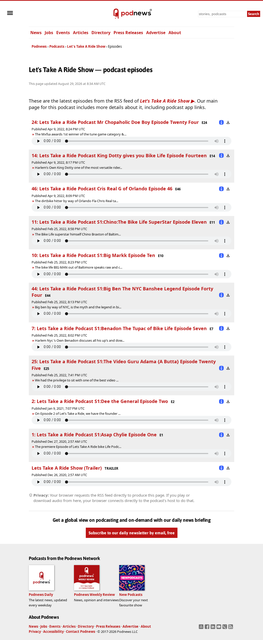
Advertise (155, 32)
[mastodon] (202, 628)
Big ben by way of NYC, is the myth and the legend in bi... (78, 307)
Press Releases (128, 32)
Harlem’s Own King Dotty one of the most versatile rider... (78, 167)
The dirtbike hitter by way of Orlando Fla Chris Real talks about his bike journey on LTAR (98, 201)
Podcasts (56, 46)
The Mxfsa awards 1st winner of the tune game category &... (80, 134)
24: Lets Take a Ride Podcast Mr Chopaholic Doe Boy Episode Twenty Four (115, 122)
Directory (100, 32)
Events (63, 32)
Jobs (49, 32)
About (174, 32)
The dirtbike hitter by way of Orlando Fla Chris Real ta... (76, 201)
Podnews (39, 46)
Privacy (35, 631)
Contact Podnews (80, 631)
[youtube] (219, 628)
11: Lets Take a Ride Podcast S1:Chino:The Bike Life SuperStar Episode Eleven (119, 222)
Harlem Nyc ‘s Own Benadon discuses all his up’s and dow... (79, 340)
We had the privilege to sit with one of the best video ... (76, 380)
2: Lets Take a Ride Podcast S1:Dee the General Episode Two (100, 401)
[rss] (231, 628)
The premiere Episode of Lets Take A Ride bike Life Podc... (78, 446)
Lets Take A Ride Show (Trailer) (67, 468)
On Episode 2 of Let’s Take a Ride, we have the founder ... (77, 413)
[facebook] (208, 628)
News (36, 32)
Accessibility (53, 631)
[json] (225, 628)
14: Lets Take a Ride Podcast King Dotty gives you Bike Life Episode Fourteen (119, 155)
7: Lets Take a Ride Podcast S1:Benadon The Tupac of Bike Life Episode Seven (119, 328)
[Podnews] (116, 13)
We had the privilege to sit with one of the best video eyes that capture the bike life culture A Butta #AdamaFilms (118, 380)
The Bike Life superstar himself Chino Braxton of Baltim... (78, 234)
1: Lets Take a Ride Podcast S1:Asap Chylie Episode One (94, 434)
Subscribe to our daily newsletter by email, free (132, 533)
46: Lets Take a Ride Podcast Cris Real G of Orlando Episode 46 (102, 188)
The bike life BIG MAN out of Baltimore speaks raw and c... (78, 267)
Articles (80, 32)
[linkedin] (214, 628)
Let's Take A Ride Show (86, 46)
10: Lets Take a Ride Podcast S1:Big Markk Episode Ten (93, 255)
